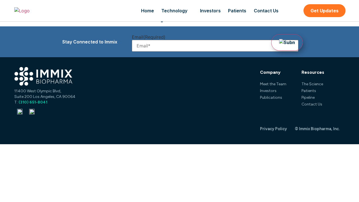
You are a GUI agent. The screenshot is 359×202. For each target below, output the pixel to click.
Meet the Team (273, 84)
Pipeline (308, 97)
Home (147, 10)
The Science (312, 84)
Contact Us (266, 10)
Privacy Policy (273, 128)
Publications (271, 97)
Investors (210, 10)
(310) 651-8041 (33, 102)
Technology (174, 10)
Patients (237, 10)
